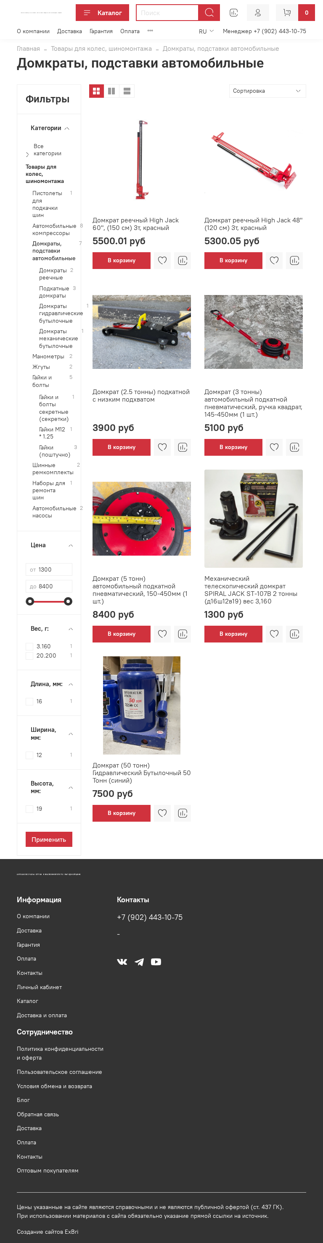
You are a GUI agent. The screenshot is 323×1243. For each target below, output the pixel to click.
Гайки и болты (42, 381)
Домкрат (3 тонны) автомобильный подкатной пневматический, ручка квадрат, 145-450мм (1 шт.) (253, 402)
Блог (23, 1100)
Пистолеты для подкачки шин (47, 204)
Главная (28, 48)
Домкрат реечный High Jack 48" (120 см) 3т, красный (253, 224)
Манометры (48, 356)
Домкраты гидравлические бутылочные (61, 313)
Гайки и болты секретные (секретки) (54, 408)
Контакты (29, 973)
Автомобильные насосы (54, 512)
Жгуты (41, 367)
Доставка (69, 31)
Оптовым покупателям (48, 1170)
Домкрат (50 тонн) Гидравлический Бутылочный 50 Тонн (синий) (142, 772)
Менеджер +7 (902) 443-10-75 (264, 31)
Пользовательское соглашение (59, 1072)
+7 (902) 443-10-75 (150, 917)
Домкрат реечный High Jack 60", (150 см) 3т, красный (136, 224)
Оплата (130, 31)
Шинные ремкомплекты (53, 469)
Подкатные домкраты (54, 292)
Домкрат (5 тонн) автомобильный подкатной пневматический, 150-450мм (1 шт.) (140, 589)
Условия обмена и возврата (54, 1086)
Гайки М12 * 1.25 (52, 433)
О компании (33, 31)
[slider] (30, 601)
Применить (49, 839)
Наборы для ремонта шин (48, 490)
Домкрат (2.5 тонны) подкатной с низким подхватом (141, 395)
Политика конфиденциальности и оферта (60, 1053)
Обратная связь (38, 1114)
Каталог (110, 12)
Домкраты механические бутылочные (58, 339)
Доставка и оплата (42, 1015)
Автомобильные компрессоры (54, 229)
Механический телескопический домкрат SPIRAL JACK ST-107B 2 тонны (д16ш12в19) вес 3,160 (250, 589)
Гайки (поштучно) (55, 451)
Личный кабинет (39, 987)
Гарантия (101, 31)
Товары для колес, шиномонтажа (101, 48)
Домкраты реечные (53, 274)
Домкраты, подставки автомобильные (54, 251)
